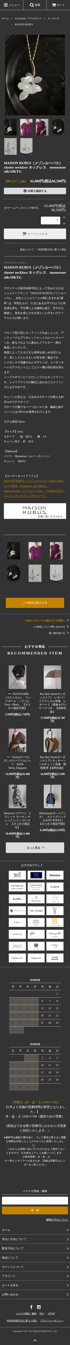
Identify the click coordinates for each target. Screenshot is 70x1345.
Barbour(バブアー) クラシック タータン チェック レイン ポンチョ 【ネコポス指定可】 (17, 820)
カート (61, 5)
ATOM (51, 1313)
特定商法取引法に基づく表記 (22, 1320)
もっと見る (34, 847)
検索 (37, 5)
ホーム (5, 18)
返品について (27, 249)
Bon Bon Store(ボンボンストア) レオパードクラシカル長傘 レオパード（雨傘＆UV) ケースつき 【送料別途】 (52, 703)
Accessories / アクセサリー (28, 18)
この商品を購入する (35, 602)
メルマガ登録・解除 (26, 1313)
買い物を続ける (57, 633)
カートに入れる (37, 233)
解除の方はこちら (57, 1219)
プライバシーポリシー (51, 1320)
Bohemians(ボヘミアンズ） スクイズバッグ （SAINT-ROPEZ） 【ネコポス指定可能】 (52, 819)
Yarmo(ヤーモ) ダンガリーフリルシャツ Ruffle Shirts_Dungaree (17, 762)
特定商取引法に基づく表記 (52, 249)
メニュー (14, 5)
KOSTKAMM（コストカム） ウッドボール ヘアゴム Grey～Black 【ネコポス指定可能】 (17, 701)
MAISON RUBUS (24, 24)
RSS (41, 1313)
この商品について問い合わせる (49, 626)
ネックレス (53, 18)
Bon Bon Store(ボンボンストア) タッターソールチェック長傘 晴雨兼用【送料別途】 (52, 762)
